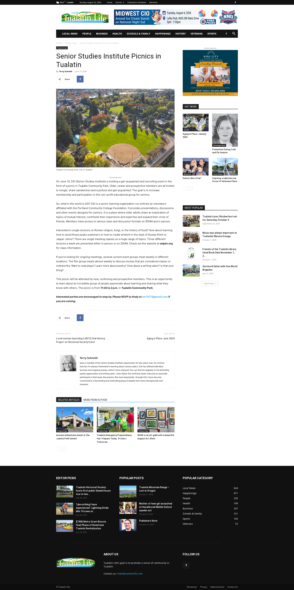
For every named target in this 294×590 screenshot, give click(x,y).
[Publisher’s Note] (127, 525)
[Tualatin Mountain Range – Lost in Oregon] (127, 491)
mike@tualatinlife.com (130, 573)
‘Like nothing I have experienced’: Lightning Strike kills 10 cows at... (92, 508)
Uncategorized (219, 145)
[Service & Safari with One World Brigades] (191, 271)
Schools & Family (138, 33)
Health (117, 33)
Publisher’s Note (148, 520)
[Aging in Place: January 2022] (196, 122)
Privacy (203, 586)
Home (109, 2)
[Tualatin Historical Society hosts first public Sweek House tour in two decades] (64, 491)
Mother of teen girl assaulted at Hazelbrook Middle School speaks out (155, 507)
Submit (119, 2)
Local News (70, 33)
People (86, 33)
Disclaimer (192, 586)
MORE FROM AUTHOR (95, 399)
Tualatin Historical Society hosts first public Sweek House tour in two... (93, 490)
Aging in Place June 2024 (161, 338)
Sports (211, 33)
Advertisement (217, 586)
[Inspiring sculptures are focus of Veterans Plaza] (225, 167)
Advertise (153, 2)
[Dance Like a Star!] (196, 167)
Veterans (197, 33)
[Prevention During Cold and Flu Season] (225, 130)
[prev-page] (58, 449)
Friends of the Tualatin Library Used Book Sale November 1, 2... (219, 252)
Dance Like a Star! (192, 178)
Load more (209, 283)
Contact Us (232, 586)
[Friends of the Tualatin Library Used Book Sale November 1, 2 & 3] (191, 253)
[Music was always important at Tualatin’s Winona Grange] (191, 237)
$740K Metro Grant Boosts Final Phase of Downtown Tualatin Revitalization (91, 525)
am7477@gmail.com (155, 296)
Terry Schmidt (65, 71)
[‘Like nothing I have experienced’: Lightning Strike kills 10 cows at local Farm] (64, 509)
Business (102, 33)
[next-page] (64, 449)
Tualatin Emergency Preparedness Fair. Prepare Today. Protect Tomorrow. (114, 438)
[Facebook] (235, 2)
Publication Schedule (136, 2)
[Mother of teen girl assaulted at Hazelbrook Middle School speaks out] (127, 508)
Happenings (163, 33)
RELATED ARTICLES (68, 399)
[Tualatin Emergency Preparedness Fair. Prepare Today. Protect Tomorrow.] (115, 419)
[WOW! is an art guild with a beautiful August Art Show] (156, 419)
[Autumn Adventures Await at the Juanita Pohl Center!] (74, 419)
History (180, 33)
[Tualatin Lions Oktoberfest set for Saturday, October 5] (191, 221)
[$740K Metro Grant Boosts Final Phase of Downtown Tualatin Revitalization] (64, 526)
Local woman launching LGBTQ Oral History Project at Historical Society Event (80, 340)
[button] (234, 34)
